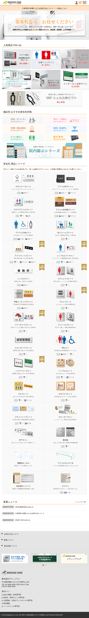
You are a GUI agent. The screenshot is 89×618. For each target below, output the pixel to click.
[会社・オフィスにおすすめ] (23, 120)
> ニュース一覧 (80, 502)
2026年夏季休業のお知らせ (24, 507)
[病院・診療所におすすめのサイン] (66, 129)
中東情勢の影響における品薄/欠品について (29, 513)
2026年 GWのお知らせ (22, 520)
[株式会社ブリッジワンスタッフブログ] (74, 558)
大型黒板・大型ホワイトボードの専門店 (18, 600)
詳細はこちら (62, 8)
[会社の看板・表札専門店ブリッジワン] (15, 558)
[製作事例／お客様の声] (66, 138)
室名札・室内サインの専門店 (13, 597)
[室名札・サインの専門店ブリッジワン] (16, 3)
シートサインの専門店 (11, 606)
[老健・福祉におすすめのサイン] (23, 129)
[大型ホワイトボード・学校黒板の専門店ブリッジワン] (44, 558)
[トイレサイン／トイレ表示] (23, 138)
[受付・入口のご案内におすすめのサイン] (66, 120)
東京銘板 (6, 603)
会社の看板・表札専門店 (12, 595)
